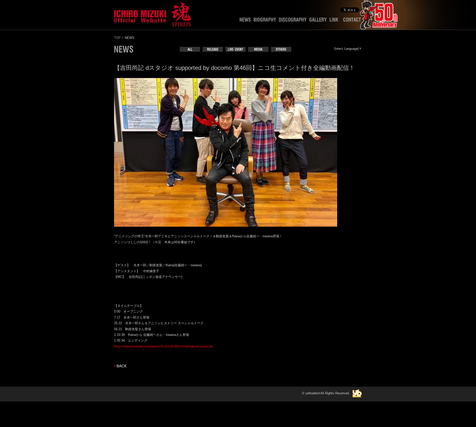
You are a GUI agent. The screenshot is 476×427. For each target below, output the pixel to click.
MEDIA (258, 49)
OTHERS (281, 49)
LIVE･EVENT (235, 49)
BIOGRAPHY (264, 20)
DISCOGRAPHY (293, 20)
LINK (334, 20)
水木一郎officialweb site (152, 13)
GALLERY (318, 20)
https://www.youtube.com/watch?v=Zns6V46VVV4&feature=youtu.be (163, 346)
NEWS (245, 20)
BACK (122, 366)
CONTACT (352, 20)
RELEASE (213, 49)
